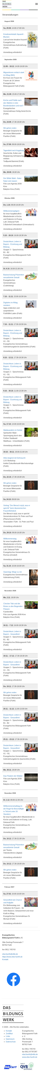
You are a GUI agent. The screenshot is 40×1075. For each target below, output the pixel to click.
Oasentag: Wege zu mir (12, 572)
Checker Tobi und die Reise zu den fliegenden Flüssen (13, 606)
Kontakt (5, 959)
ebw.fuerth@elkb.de (10, 954)
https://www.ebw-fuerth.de (12, 957)
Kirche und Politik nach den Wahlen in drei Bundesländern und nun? (13, 103)
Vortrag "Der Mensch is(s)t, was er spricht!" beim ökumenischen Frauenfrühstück (16, 508)
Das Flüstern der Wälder (13, 776)
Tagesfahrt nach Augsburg (13, 150)
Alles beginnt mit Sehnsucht (14, 458)
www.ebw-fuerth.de (29, 1057)
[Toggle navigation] (36, 4)
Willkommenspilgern (11, 211)
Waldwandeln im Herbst (12, 430)
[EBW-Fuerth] (6, 4)
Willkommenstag (9, 539)
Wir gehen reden (9, 128)
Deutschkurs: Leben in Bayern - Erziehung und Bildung (12, 244)
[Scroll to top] (35, 1070)
